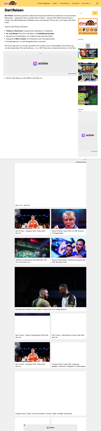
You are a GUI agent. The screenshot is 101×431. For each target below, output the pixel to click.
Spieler (55, 3)
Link (40, 78)
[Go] (95, 13)
